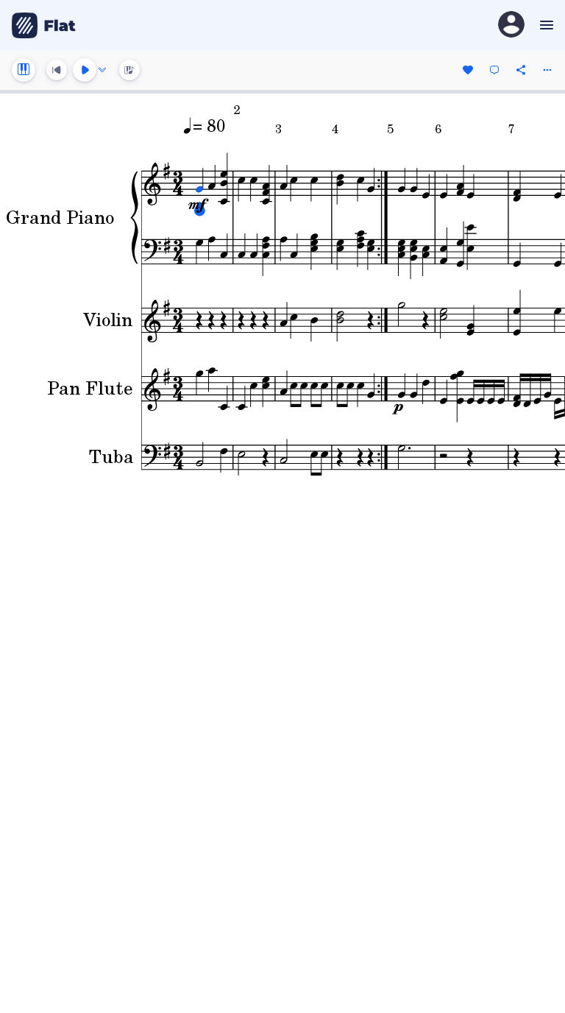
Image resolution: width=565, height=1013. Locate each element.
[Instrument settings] (23, 70)
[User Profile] (511, 25)
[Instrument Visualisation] (129, 70)
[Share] (521, 70)
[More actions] (547, 70)
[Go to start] (56, 70)
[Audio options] (102, 70)
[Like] (468, 70)
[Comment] (494, 70)
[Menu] (544, 25)
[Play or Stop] (84, 70)
